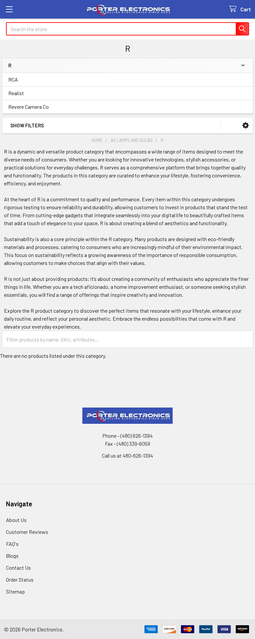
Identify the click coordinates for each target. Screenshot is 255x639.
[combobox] (127, 28)
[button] (245, 125)
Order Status (20, 579)
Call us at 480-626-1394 (127, 455)
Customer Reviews (27, 532)
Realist (16, 93)
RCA (13, 79)
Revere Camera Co (28, 106)
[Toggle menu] (9, 9)
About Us (16, 520)
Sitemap (15, 591)
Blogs (12, 555)
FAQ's (12, 544)
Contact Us (18, 567)
